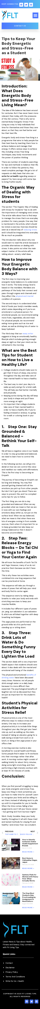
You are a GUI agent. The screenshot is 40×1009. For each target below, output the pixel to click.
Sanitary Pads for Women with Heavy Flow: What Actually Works (30, 878)
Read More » (28, 852)
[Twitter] (26, 5)
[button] (35, 15)
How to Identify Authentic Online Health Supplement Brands (30, 843)
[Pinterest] (31, 5)
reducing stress (30, 229)
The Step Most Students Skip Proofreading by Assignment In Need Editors (29, 897)
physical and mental (24, 296)
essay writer (28, 333)
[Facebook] (21, 5)
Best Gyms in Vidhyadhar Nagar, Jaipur (29, 860)
